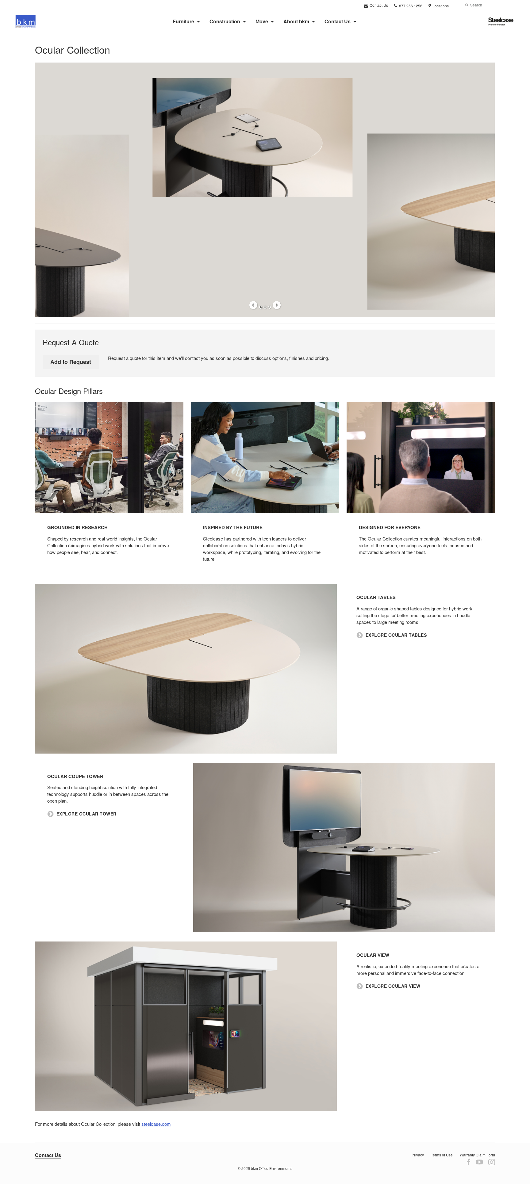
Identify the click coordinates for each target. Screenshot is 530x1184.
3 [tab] (269, 307)
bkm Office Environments (271, 1168)
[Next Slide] (277, 305)
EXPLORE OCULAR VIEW (393, 986)
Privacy (418, 1154)
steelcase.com (156, 1124)
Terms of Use (442, 1154)
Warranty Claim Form (477, 1154)
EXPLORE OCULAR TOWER (86, 814)
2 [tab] (265, 307)
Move (261, 21)
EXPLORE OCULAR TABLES (396, 635)
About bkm (296, 21)
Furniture (183, 21)
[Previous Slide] (253, 305)
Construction (224, 21)
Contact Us (378, 5)
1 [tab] (260, 307)
